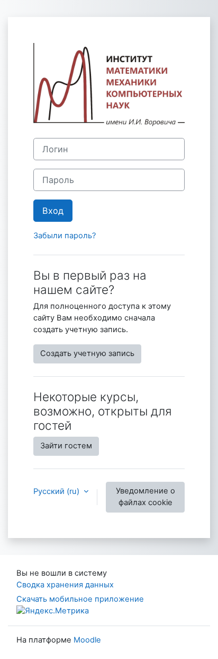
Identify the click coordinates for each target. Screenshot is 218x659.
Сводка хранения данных (65, 584)
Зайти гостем (66, 445)
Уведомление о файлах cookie (145, 496)
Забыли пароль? (64, 235)
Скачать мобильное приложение (80, 599)
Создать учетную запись (87, 353)
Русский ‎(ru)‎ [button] (57, 491)
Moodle (87, 640)
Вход (52, 210)
